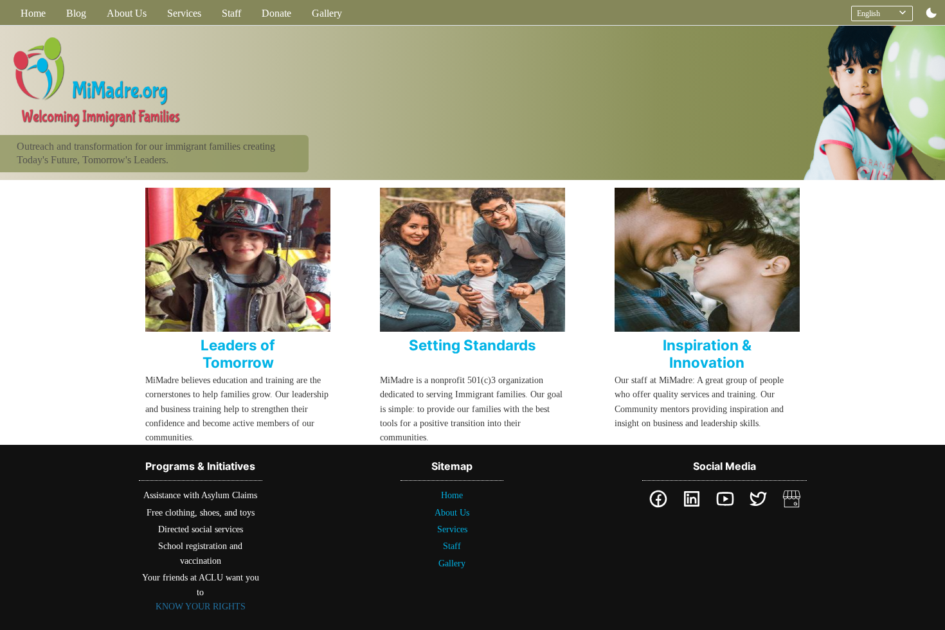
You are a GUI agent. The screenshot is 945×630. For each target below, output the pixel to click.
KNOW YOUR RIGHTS (201, 606)
